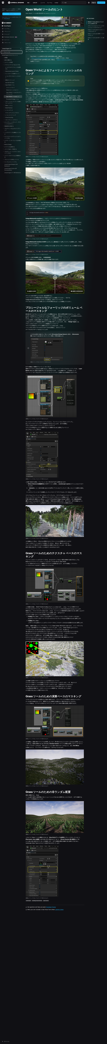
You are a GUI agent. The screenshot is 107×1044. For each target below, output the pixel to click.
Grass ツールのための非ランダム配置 (96, 38)
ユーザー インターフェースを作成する (12, 141)
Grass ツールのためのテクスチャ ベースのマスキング (96, 30)
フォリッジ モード (10, 87)
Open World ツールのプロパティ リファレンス (13, 93)
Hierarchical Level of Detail (11, 71)
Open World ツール (9, 85)
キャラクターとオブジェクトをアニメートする (12, 137)
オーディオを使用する (9, 146)
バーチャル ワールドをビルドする (12, 64)
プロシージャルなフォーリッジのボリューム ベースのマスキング (96, 26)
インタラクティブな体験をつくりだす (12, 133)
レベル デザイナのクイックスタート (13, 76)
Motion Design (8, 144)
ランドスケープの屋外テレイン (12, 73)
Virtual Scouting (9, 117)
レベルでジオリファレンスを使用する (13, 68)
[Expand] (3, 57)
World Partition (9, 107)
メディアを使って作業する (10, 149)
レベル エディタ (9, 110)
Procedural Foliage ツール (12, 99)
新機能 (5, 57)
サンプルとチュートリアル (10, 161)
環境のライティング (9, 80)
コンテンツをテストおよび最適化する (12, 156)
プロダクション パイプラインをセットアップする (12, 152)
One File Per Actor (9, 82)
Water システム (9, 105)
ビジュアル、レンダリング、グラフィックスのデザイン (12, 122)
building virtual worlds (37, 900)
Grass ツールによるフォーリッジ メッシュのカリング (96, 22)
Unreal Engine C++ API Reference (12, 172)
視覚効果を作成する (9, 126)
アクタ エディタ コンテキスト (12, 112)
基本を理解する (8, 60)
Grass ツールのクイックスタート (64, 59)
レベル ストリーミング (10, 115)
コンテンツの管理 (8, 62)
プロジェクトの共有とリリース (11, 159)
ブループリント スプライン (11, 119)
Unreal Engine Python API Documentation (10, 169)
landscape (28, 900)
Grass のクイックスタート (12, 90)
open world (45, 900)
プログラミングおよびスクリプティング (12, 129)
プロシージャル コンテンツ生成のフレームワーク (13, 102)
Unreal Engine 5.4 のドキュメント (10, 55)
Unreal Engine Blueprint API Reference (11, 165)
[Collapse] (3, 64)
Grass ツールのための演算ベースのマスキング (96, 34)
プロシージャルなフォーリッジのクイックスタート (43, 58)
